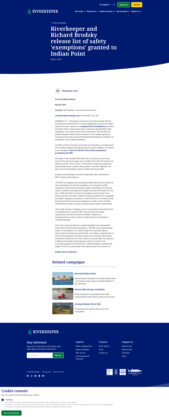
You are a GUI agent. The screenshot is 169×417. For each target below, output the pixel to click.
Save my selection (11, 413)
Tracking (8, 399)
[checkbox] (3, 399)
